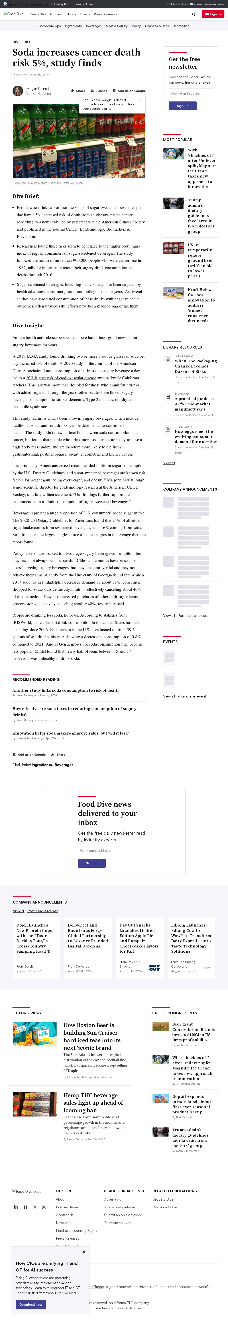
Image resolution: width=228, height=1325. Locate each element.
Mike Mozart (39, 183)
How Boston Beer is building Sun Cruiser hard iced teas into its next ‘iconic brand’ (92, 1036)
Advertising (112, 1199)
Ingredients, (43, 764)
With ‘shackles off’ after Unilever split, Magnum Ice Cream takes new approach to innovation (202, 168)
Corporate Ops (50, 26)
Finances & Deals (157, 26)
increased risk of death (38, 363)
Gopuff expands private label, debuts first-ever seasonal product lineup (193, 1104)
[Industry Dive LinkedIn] (16, 1207)
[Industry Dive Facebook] (25, 1207)
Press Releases (105, 14)
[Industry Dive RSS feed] (44, 1207)
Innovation (181, 26)
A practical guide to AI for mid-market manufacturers (194, 404)
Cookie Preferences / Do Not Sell (116, 1308)
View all (169, 463)
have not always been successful (48, 560)
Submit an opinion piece (123, 1215)
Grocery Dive (61, 4)
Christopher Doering (29, 738)
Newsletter (64, 1222)
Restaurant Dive (84, 4)
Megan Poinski (37, 88)
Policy (136, 26)
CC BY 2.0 (76, 183)
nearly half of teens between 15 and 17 (98, 651)
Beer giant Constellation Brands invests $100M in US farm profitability (193, 1031)
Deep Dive (39, 14)
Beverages (94, 26)
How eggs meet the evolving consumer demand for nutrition (196, 436)
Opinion (56, 14)
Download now (30, 1304)
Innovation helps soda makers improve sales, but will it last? (70, 733)
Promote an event (192, 696)
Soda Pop (19, 183)
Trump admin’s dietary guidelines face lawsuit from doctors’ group (201, 215)
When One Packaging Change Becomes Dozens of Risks (196, 366)
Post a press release (193, 615)
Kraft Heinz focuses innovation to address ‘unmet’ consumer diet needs (201, 305)
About (60, 1199)
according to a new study (38, 222)
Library (71, 14)
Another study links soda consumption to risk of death (65, 690)
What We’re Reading (72, 1246)
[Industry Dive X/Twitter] (34, 1207)
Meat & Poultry (117, 26)
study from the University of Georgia (80, 575)
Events (85, 14)
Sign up (216, 14)
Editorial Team (67, 1207)
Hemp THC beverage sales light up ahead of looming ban (93, 1102)
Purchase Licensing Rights (76, 1230)
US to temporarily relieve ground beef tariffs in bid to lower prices (200, 260)
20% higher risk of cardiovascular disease (61, 377)
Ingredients (73, 26)
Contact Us (64, 1215)
